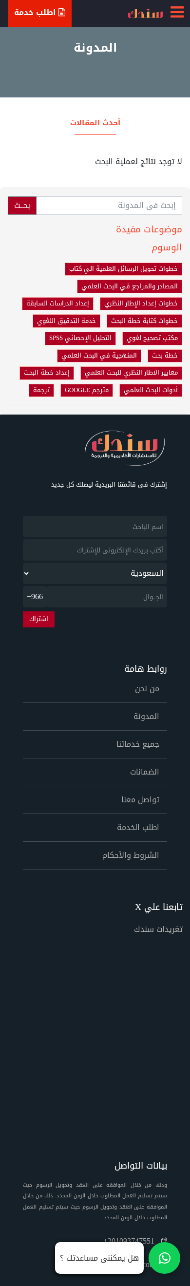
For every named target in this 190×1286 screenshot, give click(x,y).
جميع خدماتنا (137, 744)
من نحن (147, 688)
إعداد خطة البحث (47, 372)
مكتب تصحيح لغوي (152, 338)
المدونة (146, 716)
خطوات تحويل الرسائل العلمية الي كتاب (123, 269)
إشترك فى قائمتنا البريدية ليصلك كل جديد (109, 485)
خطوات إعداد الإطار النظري (141, 303)
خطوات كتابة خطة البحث (144, 321)
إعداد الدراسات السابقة (57, 303)
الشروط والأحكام (130, 855)
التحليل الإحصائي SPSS (80, 338)
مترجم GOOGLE (87, 390)
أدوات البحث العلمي (151, 390)
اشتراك (38, 619)
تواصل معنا (140, 799)
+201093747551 (130, 1240)
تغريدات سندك (158, 929)
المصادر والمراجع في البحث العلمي (129, 286)
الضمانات (144, 771)
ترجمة (41, 390)
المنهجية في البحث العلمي (99, 355)
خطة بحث (165, 355)
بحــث (22, 205)
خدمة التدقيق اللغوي (66, 321)
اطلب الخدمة (138, 827)
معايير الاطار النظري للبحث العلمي (131, 372)
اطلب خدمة (36, 12)
